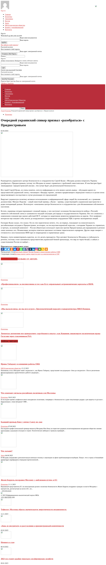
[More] (46, 249)
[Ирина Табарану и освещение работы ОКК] (8, 359)
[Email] (39, 249)
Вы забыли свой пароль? (9, 45)
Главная (8, 14)
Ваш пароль (24, 40)
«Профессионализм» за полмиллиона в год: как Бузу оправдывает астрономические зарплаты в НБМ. (47, 284)
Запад (7, 23)
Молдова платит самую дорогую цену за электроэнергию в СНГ (37, 254)
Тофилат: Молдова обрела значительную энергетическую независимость (34, 509)
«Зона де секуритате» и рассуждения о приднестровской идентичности (32, 525)
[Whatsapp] (21, 249)
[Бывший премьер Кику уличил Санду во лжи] (8, 417)
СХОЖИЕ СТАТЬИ (9, 259)
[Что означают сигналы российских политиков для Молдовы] (8, 388)
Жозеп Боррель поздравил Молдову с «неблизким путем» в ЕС (29, 479)
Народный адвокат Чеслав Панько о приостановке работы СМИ (37, 252)
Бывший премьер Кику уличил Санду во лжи (21, 421)
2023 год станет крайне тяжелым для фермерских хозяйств (27, 558)
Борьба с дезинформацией (14, 27)
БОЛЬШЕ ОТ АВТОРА (27, 259)
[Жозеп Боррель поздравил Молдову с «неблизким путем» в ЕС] (8, 475)
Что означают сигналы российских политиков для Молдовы (28, 392)
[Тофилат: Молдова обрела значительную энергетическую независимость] (6, 505)
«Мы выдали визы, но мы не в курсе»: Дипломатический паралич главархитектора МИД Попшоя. (45, 308)
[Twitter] (8, 249)
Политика (8, 16)
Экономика (9, 19)
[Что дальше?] (8, 446)
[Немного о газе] (6, 538)
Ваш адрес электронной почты (31, 51)
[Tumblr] (30, 249)
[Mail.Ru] (24, 249)
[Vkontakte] (14, 249)
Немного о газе (7, 542)
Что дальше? (6, 451)
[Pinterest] (17, 249)
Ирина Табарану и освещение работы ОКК (20, 364)
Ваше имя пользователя (28, 38)
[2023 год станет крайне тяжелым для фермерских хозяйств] (6, 554)
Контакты (8, 29)
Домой (3, 111)
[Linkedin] (33, 249)
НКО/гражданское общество (15, 25)
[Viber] (27, 249)
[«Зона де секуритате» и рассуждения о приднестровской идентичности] (6, 521)
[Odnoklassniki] (11, 249)
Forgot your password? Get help (11, 70)
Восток (7, 21)
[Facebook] (2, 249)
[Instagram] (36, 249)
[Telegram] (5, 249)
